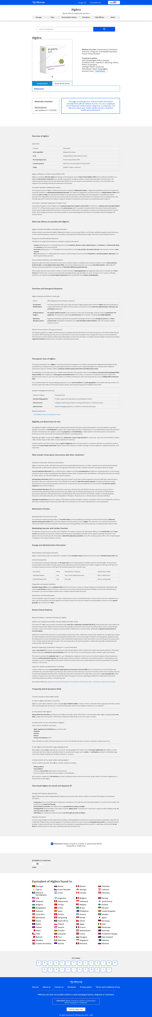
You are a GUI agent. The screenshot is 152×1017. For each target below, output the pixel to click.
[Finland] (108, 905)
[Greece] (86, 914)
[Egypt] (86, 924)
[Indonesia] (86, 901)
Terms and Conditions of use (108, 987)
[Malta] (42, 930)
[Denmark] (108, 893)
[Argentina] (64, 898)
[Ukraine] (108, 908)
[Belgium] (86, 898)
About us (46, 987)
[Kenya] (42, 921)
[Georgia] (86, 889)
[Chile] (42, 934)
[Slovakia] (42, 940)
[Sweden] (108, 914)
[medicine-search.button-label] (104, 29)
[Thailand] (42, 901)
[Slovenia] (108, 943)
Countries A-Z (95, 2)
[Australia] (108, 930)
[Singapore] (86, 940)
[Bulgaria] (42, 905)
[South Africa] (64, 921)
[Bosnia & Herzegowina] (42, 894)
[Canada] (86, 893)
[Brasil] (86, 908)
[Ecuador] (64, 930)
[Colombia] (108, 886)
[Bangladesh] (42, 908)
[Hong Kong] (64, 917)
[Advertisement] (96, 44)
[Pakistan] (108, 940)
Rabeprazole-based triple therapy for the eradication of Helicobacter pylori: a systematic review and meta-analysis (82, 682)
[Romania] (86, 943)
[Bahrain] (42, 937)
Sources (35, 987)
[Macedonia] (42, 917)
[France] (86, 927)
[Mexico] (86, 886)
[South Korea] (108, 901)
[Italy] (108, 924)
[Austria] (64, 927)
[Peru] (64, 937)
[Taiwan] (42, 927)
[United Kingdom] (108, 911)
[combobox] (114, 2)
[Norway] (108, 898)
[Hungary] (86, 937)
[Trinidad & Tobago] (108, 934)
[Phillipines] (86, 911)
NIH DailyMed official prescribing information (47, 414)
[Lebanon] (108, 889)
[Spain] (64, 911)
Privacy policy (86, 987)
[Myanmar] (64, 940)
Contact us (58, 987)
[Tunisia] (64, 914)
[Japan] (108, 917)
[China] (64, 908)
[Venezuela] (108, 927)
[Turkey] (64, 905)
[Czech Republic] (64, 889)
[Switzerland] (64, 901)
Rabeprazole (39, 89)
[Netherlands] (86, 930)
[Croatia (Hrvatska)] (42, 943)
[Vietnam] (42, 911)
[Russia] (64, 886)
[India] (37, 866)
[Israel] (64, 893)
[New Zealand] (108, 937)
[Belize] (42, 924)
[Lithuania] (64, 934)
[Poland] (64, 924)
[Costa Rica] (42, 914)
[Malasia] (86, 905)
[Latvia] (86, 934)
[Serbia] (86, 917)
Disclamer (72, 987)
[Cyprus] (42, 889)
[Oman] (86, 921)
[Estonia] (64, 943)
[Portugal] (42, 886)
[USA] (113, 3)
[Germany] (108, 921)
